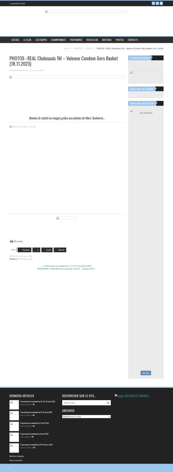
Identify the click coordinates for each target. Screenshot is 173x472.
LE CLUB (27, 40)
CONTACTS (133, 40)
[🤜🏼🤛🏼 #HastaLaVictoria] (154, 317)
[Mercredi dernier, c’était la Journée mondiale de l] (154, 231)
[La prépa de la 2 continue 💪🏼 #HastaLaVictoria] (137, 153)
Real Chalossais (22, 70)
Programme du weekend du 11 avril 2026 (34, 423)
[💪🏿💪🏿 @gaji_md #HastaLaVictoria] (154, 348)
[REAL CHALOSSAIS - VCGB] (66, 168)
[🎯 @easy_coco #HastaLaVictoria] (154, 358)
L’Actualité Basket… (137, 395)
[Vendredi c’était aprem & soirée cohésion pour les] (137, 329)
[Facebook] (153, 3)
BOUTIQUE (107, 40)
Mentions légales (16, 456)
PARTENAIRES (76, 40)
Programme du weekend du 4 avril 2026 (34, 433)
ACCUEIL (15, 40)
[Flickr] (161, 3)
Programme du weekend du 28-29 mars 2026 (36, 444)
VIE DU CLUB (92, 40)
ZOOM (89, 48)
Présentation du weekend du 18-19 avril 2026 (36, 412)
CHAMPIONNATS (58, 40)
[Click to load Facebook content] (132, 95)
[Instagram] (157, 3)
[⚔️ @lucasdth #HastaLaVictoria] (137, 347)
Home (66, 48)
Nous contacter (15, 460)
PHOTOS (120, 40)
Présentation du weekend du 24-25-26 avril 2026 (37, 401)
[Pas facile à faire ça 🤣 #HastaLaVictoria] (154, 123)
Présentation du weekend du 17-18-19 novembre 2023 (66, 266)
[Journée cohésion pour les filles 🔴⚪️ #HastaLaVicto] (137, 361)
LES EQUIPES (41, 40)
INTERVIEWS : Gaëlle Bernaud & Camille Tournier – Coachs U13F (66, 268)
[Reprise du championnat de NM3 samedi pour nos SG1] (137, 133)
